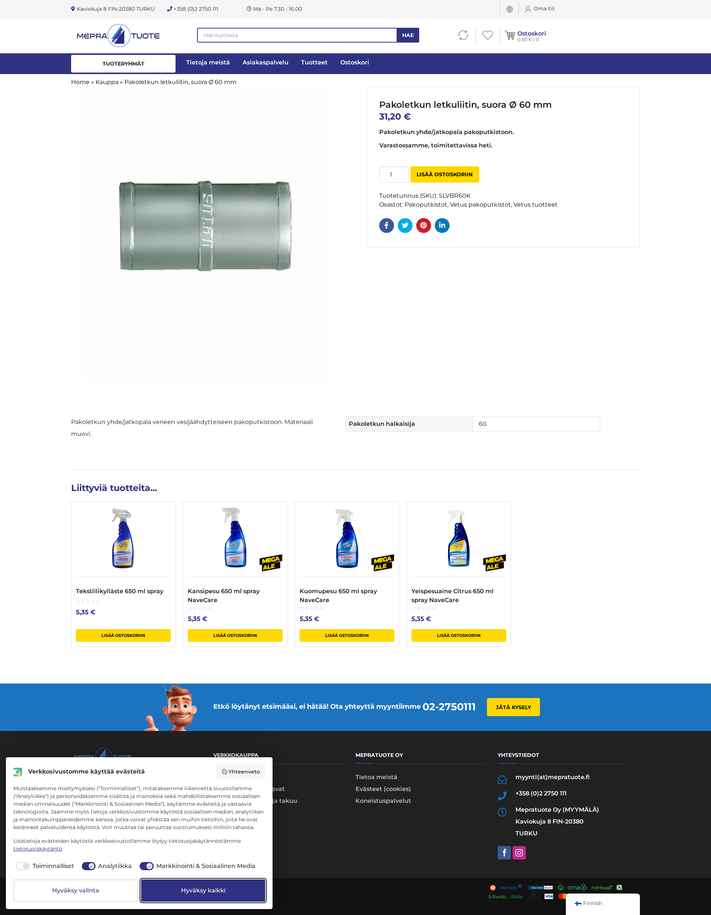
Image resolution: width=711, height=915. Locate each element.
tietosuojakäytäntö (37, 848)
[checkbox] (43, 866)
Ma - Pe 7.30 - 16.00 (277, 9)
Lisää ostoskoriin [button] (123, 635)
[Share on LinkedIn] (442, 225)
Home (80, 82)
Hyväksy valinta (75, 890)
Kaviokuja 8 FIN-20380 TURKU (115, 9)
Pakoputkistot (426, 204)
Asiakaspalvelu (265, 62)
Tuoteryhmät (123, 63)
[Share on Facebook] (386, 225)
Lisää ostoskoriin (445, 174)
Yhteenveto (244, 771)
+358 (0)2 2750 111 (195, 9)
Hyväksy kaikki (203, 890)
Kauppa (107, 82)
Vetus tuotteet (536, 204)
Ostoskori (531, 33)
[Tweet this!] (405, 225)
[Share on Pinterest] (423, 225)
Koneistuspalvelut (383, 800)
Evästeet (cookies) (383, 788)
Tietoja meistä (208, 62)
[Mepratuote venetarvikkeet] (118, 35)
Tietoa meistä (376, 777)
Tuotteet (314, 62)
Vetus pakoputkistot (480, 204)
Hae (408, 35)
